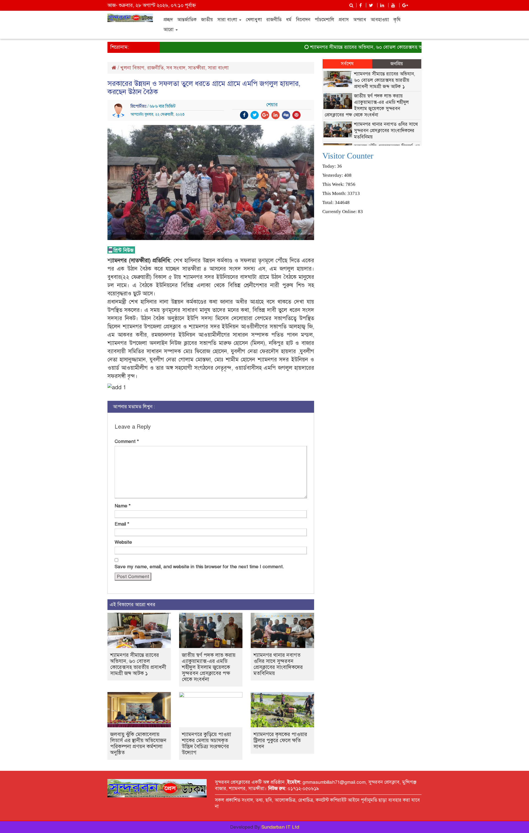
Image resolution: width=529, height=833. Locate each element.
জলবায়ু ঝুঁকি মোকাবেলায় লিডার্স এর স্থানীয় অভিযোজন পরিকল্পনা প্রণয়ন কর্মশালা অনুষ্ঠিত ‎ (138, 743)
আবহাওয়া (380, 20)
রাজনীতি (274, 20)
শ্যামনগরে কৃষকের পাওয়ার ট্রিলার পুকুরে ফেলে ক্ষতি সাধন (280, 740)
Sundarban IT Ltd (280, 827)
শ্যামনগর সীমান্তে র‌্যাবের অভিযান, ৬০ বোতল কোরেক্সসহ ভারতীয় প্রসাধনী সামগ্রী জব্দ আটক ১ (385, 47)
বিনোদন (303, 20)
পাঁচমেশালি (324, 20)
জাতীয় (207, 20)
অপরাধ (359, 20)
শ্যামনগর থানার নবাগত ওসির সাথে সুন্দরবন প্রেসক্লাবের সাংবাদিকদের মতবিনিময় (278, 664)
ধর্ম (289, 20)
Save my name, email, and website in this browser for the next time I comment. (199, 567)
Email (122, 524)
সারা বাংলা (228, 20)
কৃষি (397, 20)
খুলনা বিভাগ (132, 68)
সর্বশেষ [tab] (347, 64)
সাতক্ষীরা (196, 68)
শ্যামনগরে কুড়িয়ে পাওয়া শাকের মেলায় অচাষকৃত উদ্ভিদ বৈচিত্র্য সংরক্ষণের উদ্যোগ (206, 743)
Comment (127, 441)
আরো (169, 29)
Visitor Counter (347, 155)
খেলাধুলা (254, 20)
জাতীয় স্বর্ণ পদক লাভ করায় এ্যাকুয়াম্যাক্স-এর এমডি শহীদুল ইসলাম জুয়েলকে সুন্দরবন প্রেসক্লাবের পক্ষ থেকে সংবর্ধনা (209, 667)
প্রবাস (344, 20)
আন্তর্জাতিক (187, 20)
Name (123, 506)
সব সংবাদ (175, 68)
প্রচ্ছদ (168, 20)
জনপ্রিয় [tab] (396, 64)
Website (123, 542)
